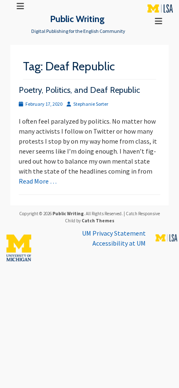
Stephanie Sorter (90, 104)
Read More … (38, 181)
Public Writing (77, 18)
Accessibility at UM (119, 243)
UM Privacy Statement (114, 233)
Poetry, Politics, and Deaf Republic (79, 90)
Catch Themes (98, 221)
